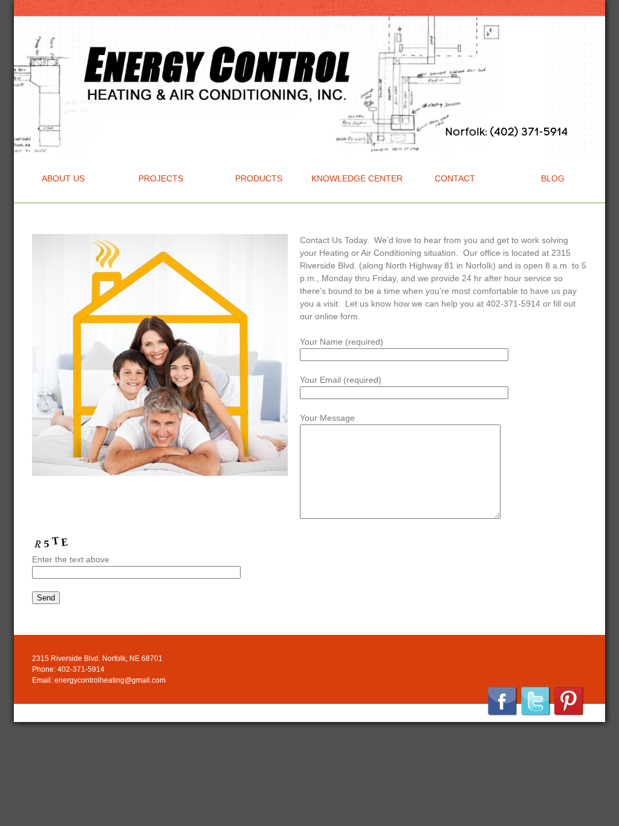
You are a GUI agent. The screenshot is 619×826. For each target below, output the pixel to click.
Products (258, 178)
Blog (553, 178)
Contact (455, 178)
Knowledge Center (357, 178)
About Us (63, 178)
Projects (160, 178)
